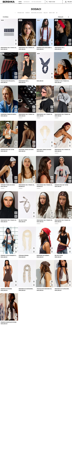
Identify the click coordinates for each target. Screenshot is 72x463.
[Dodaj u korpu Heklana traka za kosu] (51, 142)
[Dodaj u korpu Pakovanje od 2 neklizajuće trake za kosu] (69, 40)
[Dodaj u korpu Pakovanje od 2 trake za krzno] (33, 177)
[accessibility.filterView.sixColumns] (68, 17)
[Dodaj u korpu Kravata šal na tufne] (15, 142)
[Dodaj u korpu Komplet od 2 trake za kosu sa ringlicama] (69, 73)
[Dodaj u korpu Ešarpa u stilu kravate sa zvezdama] (15, 248)
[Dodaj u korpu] (51, 73)
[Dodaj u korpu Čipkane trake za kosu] (15, 177)
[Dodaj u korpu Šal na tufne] (33, 212)
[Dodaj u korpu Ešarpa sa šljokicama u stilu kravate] (51, 40)
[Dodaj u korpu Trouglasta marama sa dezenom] (51, 281)
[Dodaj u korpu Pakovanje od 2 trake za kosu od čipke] (69, 142)
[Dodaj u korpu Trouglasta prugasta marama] (15, 73)
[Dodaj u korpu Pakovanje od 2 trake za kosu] (15, 40)
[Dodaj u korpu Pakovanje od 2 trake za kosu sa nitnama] (33, 107)
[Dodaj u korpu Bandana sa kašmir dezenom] (51, 248)
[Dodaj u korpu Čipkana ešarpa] (33, 248)
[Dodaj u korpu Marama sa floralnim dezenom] (69, 281)
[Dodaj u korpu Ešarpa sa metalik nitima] (15, 314)
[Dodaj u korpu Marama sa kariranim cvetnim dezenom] (33, 281)
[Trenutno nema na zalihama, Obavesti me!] (15, 107)
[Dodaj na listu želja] (15, 43)
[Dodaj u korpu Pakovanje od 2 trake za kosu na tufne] (15, 212)
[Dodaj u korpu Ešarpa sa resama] (15, 281)
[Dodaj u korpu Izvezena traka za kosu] (33, 142)
